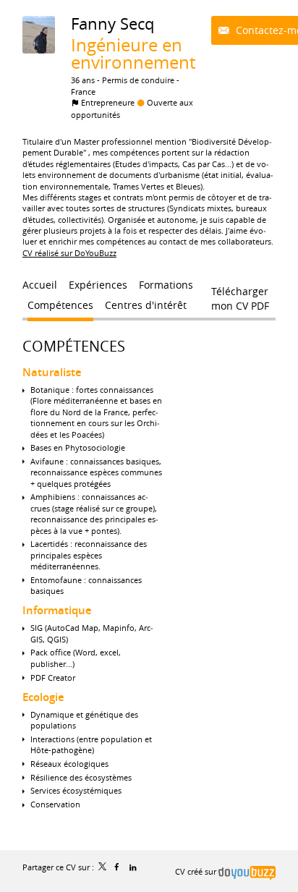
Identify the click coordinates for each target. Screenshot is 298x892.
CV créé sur (196, 871)
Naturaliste (52, 372)
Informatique (57, 610)
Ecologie (43, 697)
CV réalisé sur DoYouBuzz (69, 252)
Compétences (73, 346)
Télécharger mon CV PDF (240, 294)
